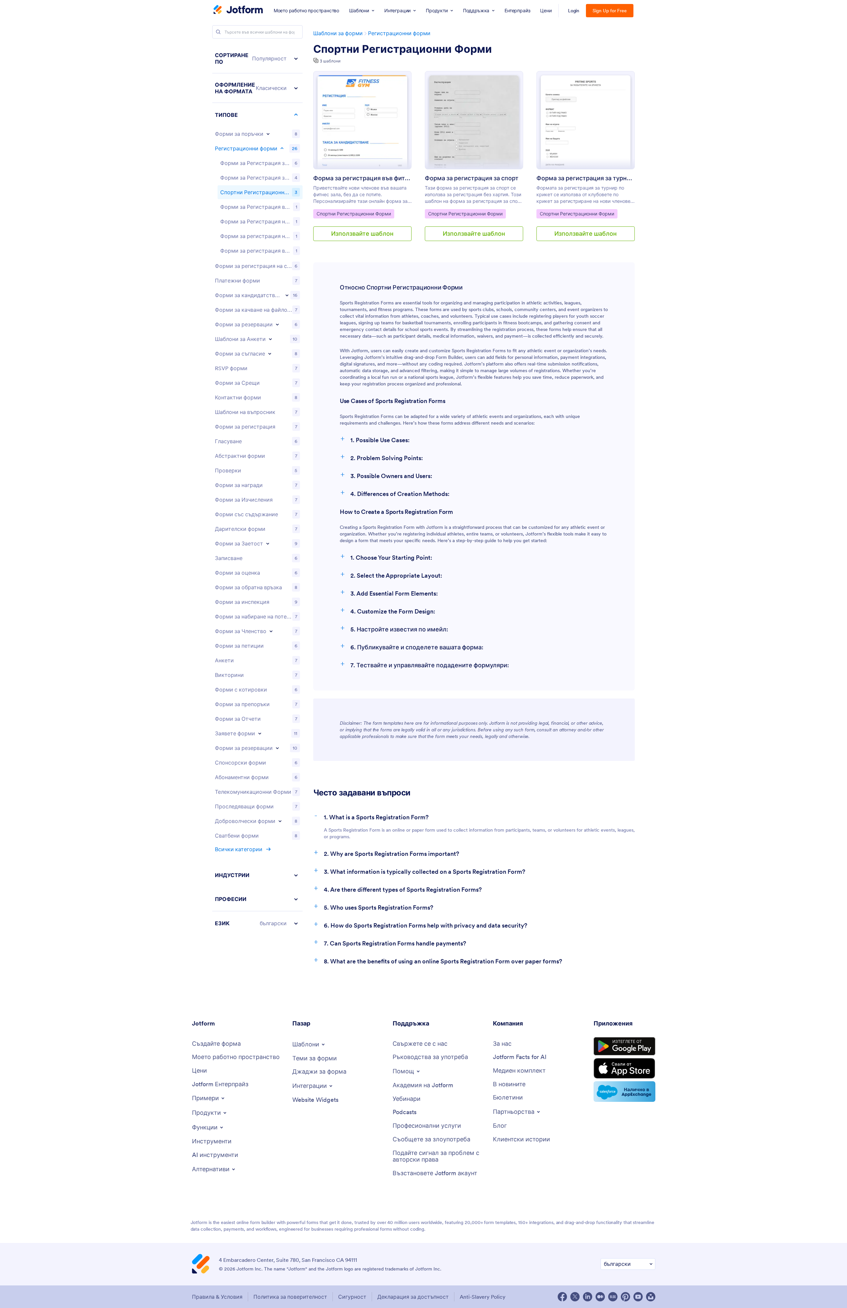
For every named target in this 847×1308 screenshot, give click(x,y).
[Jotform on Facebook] (562, 1296)
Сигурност (352, 1296)
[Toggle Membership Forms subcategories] (271, 631)
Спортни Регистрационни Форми (402, 49)
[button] (257, 58)
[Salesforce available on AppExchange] (624, 1091)
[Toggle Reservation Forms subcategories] (277, 748)
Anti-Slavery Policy (483, 1296)
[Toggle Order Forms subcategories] (268, 133)
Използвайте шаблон (362, 233)
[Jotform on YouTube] (638, 1296)
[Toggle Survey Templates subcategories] (270, 339)
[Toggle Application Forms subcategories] (287, 295)
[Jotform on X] (575, 1296)
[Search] (218, 32)
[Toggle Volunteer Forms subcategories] (280, 821)
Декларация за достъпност (413, 1296)
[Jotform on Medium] (600, 1296)
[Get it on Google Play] (624, 1046)
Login (574, 11)
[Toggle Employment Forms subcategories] (267, 543)
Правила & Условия (217, 1296)
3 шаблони (330, 60)
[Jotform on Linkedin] (587, 1296)
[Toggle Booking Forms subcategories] (277, 324)
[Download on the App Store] (624, 1068)
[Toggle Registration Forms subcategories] (282, 148)
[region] (257, 489)
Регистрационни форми (399, 33)
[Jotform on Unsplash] (650, 1296)
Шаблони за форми (338, 33)
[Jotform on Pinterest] (625, 1296)
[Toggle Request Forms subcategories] (259, 733)
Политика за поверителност (290, 1296)
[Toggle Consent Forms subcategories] (269, 353)
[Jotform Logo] (238, 10)
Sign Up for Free (610, 11)
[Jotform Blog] (612, 1296)
